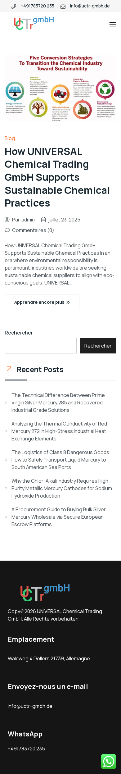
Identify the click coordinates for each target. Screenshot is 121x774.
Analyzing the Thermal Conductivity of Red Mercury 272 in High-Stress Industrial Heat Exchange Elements (59, 431)
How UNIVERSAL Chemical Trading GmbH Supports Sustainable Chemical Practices (57, 177)
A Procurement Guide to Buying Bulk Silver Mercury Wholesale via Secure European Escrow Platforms (58, 517)
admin (28, 219)
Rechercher (19, 332)
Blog (10, 138)
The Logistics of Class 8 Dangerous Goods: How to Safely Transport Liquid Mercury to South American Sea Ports (61, 460)
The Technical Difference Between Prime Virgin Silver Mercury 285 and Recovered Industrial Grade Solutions (58, 402)
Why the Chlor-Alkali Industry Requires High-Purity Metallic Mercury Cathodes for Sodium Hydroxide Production (61, 488)
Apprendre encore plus (39, 302)
